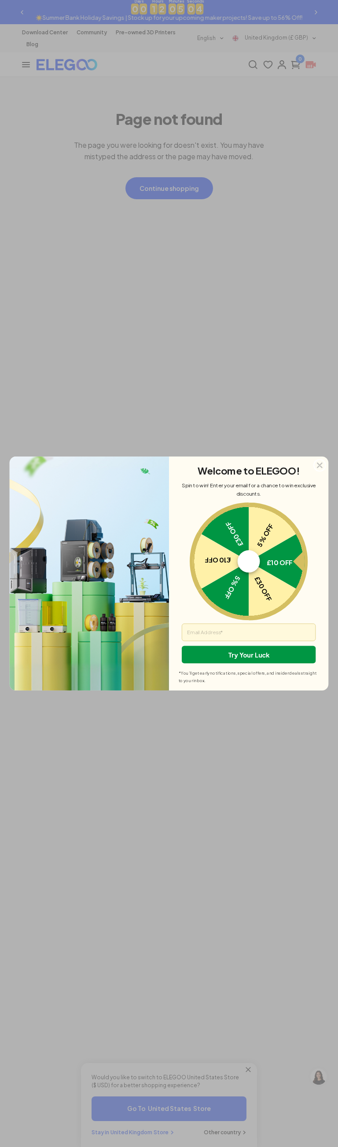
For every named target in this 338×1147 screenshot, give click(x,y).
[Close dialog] (319, 465)
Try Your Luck (248, 654)
